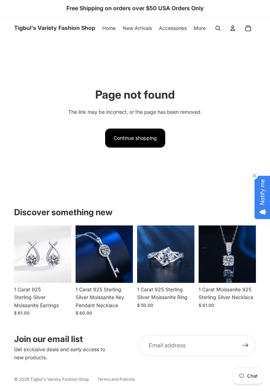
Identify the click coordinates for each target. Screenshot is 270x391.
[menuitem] (199, 28)
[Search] (218, 28)
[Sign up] (245, 345)
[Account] (232, 28)
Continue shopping (135, 138)
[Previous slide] (19, 254)
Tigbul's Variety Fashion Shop (59, 379)
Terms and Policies (116, 379)
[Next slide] (65, 254)
